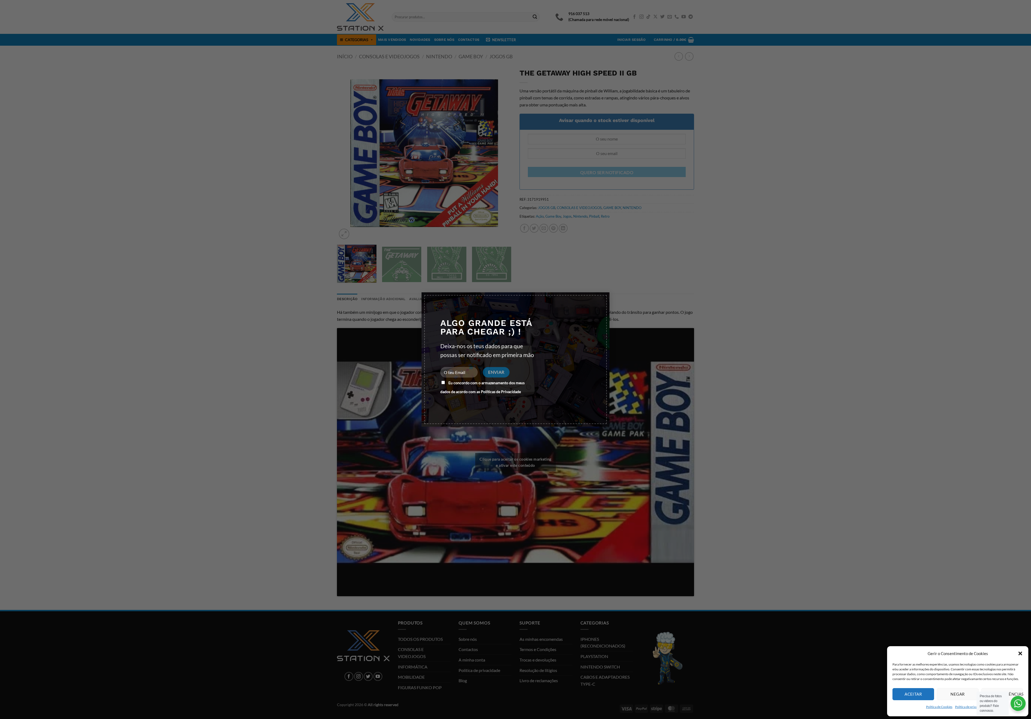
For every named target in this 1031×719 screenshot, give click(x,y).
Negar (957, 694)
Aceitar (913, 694)
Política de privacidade (971, 707)
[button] (1020, 653)
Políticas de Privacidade (501, 391)
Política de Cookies (939, 707)
